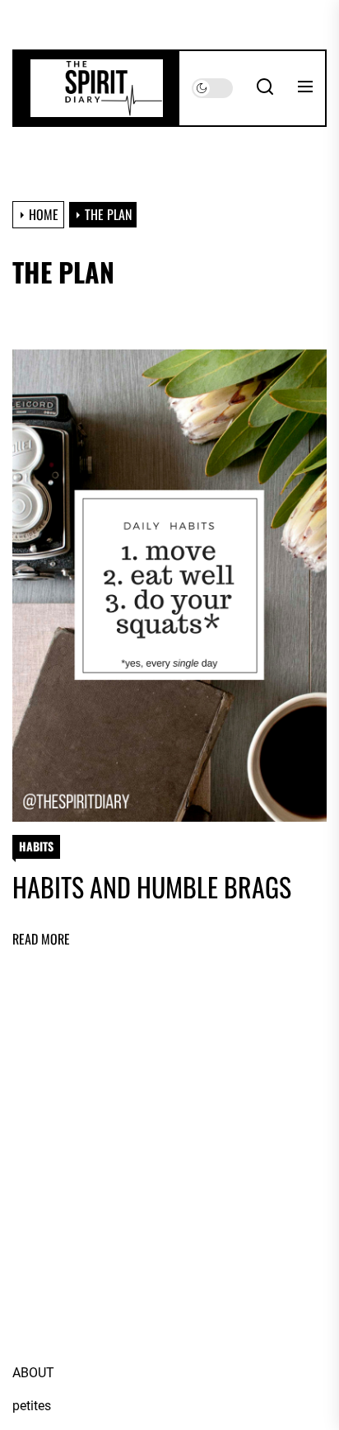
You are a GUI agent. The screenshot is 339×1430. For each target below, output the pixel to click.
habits (36, 846)
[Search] (265, 88)
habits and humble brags (151, 886)
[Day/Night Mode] (212, 88)
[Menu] (305, 88)
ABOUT (33, 1373)
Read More (41, 939)
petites (31, 1406)
